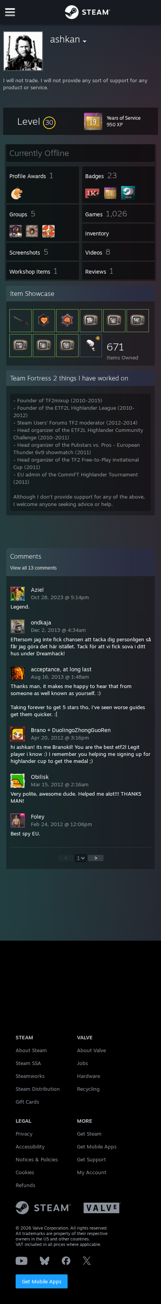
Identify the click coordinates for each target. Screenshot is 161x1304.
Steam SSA (28, 1063)
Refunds (25, 1185)
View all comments (33, 568)
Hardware (88, 1076)
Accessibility (30, 1146)
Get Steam (89, 1134)
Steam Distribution (38, 1089)
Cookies (25, 1172)
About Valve (91, 1050)
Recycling (88, 1089)
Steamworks (30, 1076)
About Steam (31, 1050)
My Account (91, 1172)
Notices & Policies (37, 1159)
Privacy (24, 1134)
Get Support (91, 1159)
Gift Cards (27, 1102)
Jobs (82, 1063)
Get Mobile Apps (41, 1281)
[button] (36, 121)
